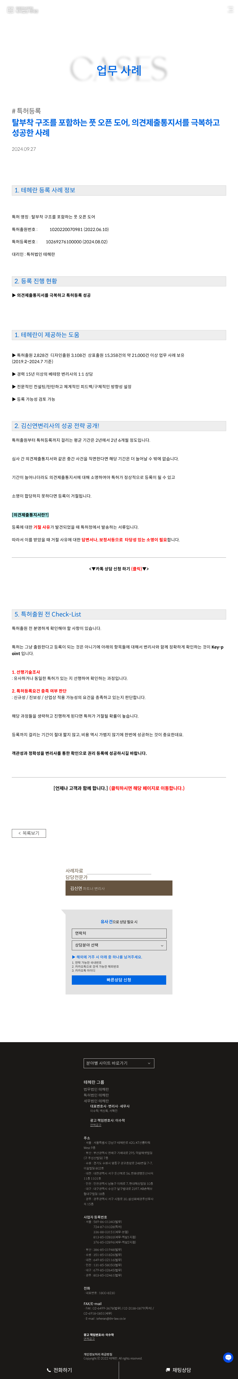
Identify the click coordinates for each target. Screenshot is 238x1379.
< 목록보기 (29, 833)
